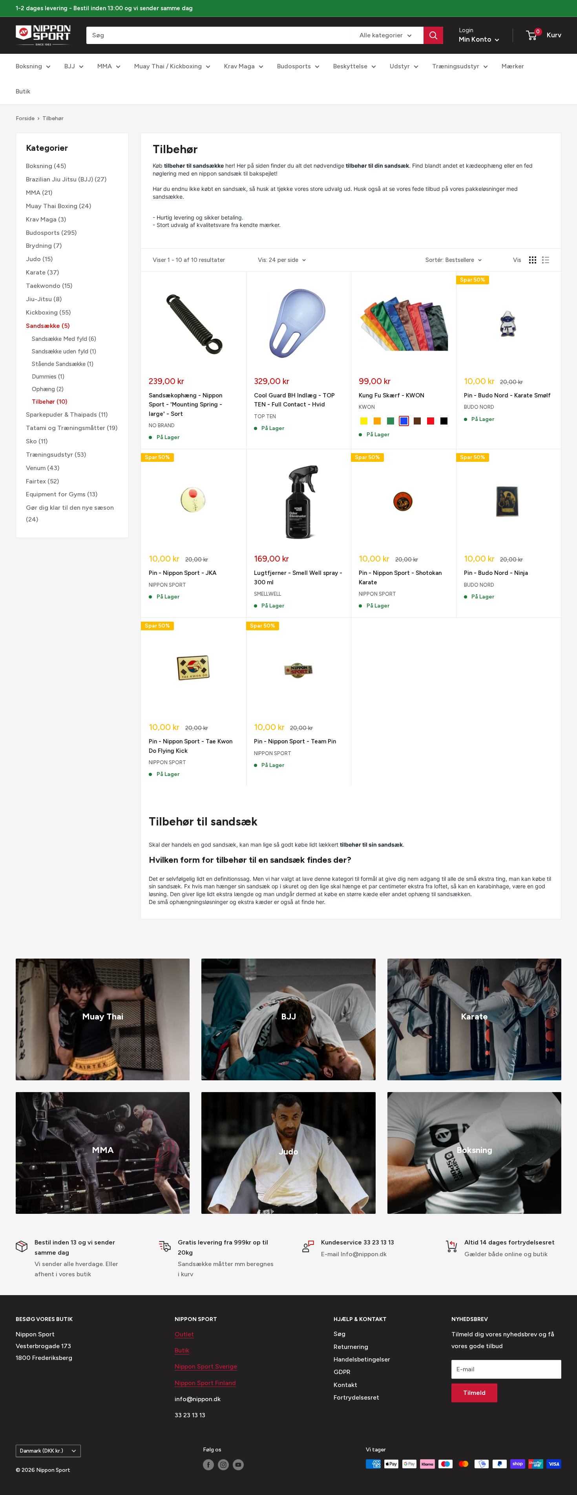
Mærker (513, 66)
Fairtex (36, 481)
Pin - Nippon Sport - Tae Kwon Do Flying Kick (190, 746)
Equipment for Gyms (56, 494)
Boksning (29, 66)
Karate (36, 272)
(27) (66, 179)
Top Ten (265, 416)
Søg (339, 1334)
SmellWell (267, 594)
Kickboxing (42, 312)
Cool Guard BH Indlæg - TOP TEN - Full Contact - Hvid (294, 400)
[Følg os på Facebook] (208, 1464)
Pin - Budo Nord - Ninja (496, 572)
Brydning (39, 246)
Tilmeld (474, 1392)
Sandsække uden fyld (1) (64, 351)
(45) (46, 166)
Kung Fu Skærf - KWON (391, 395)
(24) (58, 206)
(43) (42, 468)
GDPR (342, 1372)
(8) (44, 299)
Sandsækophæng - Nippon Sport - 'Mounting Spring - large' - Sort (185, 404)
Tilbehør (53, 118)
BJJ (69, 66)
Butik (23, 91)
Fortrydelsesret (356, 1397)
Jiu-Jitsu (39, 299)
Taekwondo (43, 285)
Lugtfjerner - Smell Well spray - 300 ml (298, 577)
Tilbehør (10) (49, 401)
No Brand (162, 425)
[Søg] (433, 35)
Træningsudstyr (455, 66)
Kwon (367, 407)
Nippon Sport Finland (205, 1383)
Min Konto (476, 39)
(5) (48, 325)
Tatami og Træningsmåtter (65, 428)
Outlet (184, 1334)
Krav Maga (239, 66)
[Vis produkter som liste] (545, 260)
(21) (39, 192)
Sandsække (43, 325)
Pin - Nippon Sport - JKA (182, 572)
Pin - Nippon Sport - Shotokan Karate (400, 577)
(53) (56, 454)
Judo (33, 259)
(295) (51, 232)
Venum (36, 468)
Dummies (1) (48, 376)
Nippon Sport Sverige (206, 1366)
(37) (42, 272)
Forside (25, 118)
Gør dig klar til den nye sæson (70, 508)
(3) (46, 219)
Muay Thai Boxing (51, 206)
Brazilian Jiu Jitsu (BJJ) (59, 179)
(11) (67, 414)
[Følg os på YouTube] (238, 1464)
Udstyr (400, 66)
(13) (61, 494)
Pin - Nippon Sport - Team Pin (295, 741)
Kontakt (345, 1385)
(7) (44, 246)
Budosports (294, 66)
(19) (71, 428)
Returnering (351, 1346)
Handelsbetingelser (362, 1359)
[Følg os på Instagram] (223, 1464)
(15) (39, 259)
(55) (48, 312)
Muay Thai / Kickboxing (168, 66)
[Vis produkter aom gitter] (532, 260)
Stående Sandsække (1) (62, 364)
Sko (31, 441)
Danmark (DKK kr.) (41, 1450)
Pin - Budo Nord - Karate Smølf (507, 395)
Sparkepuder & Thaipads (61, 414)
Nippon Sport (167, 585)
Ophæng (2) (48, 389)
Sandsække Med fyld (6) (64, 338)
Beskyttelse (350, 66)
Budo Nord (479, 407)
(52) (42, 481)
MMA (104, 66)
